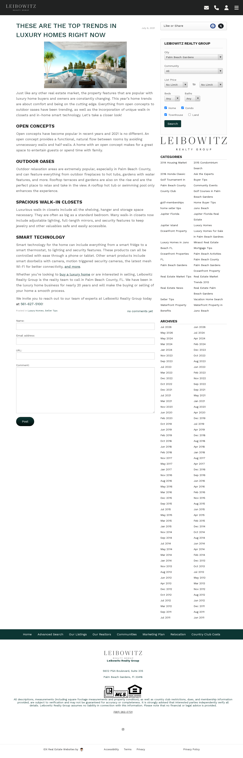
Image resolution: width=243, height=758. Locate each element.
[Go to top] (233, 733)
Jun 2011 (199, 617)
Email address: (25, 335)
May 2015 (166, 514)
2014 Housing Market (173, 162)
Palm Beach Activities (207, 253)
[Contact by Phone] (216, 7)
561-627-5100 (31, 304)
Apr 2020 (199, 412)
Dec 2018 (199, 435)
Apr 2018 (199, 446)
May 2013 (199, 577)
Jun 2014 (199, 543)
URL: (19, 350)
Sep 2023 (166, 361)
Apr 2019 (199, 429)
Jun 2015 (199, 509)
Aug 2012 (199, 594)
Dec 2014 (199, 526)
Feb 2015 (199, 520)
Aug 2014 (199, 537)
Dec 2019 (199, 418)
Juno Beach (201, 208)
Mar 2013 (199, 583)
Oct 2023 (199, 355)
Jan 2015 (166, 526)
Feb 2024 (200, 344)
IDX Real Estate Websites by (61, 749)
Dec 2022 (166, 378)
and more (72, 266)
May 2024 (166, 338)
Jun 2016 (199, 480)
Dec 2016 (199, 469)
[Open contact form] (206, 7)
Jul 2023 (165, 366)
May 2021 (199, 395)
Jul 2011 (165, 617)
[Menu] (236, 7)
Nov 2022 (200, 378)
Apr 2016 (199, 486)
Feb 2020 (166, 418)
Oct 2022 (166, 383)
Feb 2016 (199, 492)
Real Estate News (171, 287)
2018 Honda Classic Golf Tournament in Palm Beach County (173, 179)
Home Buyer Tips (205, 202)
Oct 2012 (166, 594)
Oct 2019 (166, 423)
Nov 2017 (166, 458)
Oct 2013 (199, 566)
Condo (189, 108)
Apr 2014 (199, 549)
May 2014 (166, 549)
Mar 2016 (166, 492)
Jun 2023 (199, 366)
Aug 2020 (200, 406)
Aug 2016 (166, 480)
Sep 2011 (165, 611)
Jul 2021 (165, 395)
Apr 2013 (165, 583)
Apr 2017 (199, 463)
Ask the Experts (204, 173)
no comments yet (140, 311)
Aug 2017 (199, 458)
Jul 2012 (165, 600)
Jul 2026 (166, 326)
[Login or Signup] (226, 7)
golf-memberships (172, 202)
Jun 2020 (166, 412)
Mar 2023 (166, 372)
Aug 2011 (199, 611)
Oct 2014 (199, 532)
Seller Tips (51, 310)
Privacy (140, 749)
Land (195, 114)
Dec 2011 (199, 606)
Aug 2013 (166, 571)
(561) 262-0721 (123, 711)
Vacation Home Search (208, 299)
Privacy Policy (191, 749)
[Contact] (232, 725)
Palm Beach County (206, 259)
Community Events (206, 185)
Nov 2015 (199, 497)
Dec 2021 (166, 389)
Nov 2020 (166, 406)
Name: (20, 320)
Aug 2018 (199, 440)
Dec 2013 (199, 560)
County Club (168, 191)
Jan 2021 (199, 401)
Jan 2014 (166, 560)
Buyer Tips (200, 179)
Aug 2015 (199, 503)
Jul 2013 (199, 571)
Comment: (22, 365)
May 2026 (166, 332)
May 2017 (166, 463)
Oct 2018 (166, 440)
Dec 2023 (200, 349)
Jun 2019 (166, 429)
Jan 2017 (166, 469)
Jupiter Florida (169, 213)
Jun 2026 (200, 326)
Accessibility (111, 749)
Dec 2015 (166, 497)
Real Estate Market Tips (175, 276)
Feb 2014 (199, 554)
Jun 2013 (166, 577)
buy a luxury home (75, 274)
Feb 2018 (166, 452)
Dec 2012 (166, 589)
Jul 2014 (165, 543)
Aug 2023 (200, 361)
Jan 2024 (166, 349)
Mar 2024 (166, 344)
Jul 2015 (165, 509)
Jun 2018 (166, 446)
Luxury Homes (36, 310)
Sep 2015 (166, 503)
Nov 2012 (199, 589)
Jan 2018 (199, 452)
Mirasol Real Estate (206, 242)
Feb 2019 (166, 435)
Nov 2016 (166, 475)
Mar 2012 (166, 606)
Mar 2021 (166, 401)
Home (172, 108)
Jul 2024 (199, 332)
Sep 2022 (200, 383)
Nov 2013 (166, 566)
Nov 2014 (166, 532)
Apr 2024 (199, 338)
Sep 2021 (199, 389)
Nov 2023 (166, 355)
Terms (128, 749)
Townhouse (175, 114)
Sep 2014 (166, 537)
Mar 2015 (166, 520)
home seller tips (170, 208)
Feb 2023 (200, 372)
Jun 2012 (199, 600)
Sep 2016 (199, 475)
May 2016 (166, 486)
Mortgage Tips (203, 248)
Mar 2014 (166, 554)
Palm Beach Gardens (173, 265)
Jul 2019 (199, 423)
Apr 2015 (199, 514)
